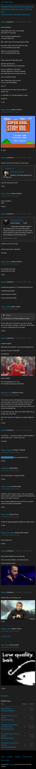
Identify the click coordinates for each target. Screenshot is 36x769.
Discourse (11, 764)
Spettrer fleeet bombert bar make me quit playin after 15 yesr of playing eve (17, 9)
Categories (9, 756)
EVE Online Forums (7, 2)
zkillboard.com (9, 168)
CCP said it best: (6, 636)
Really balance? (6, 708)
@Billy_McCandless (7, 457)
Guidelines (17, 756)
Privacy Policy (5, 760)
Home (3, 756)
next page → (5, 696)
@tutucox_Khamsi (17, 220)
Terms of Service (27, 756)
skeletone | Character (17, 172)
